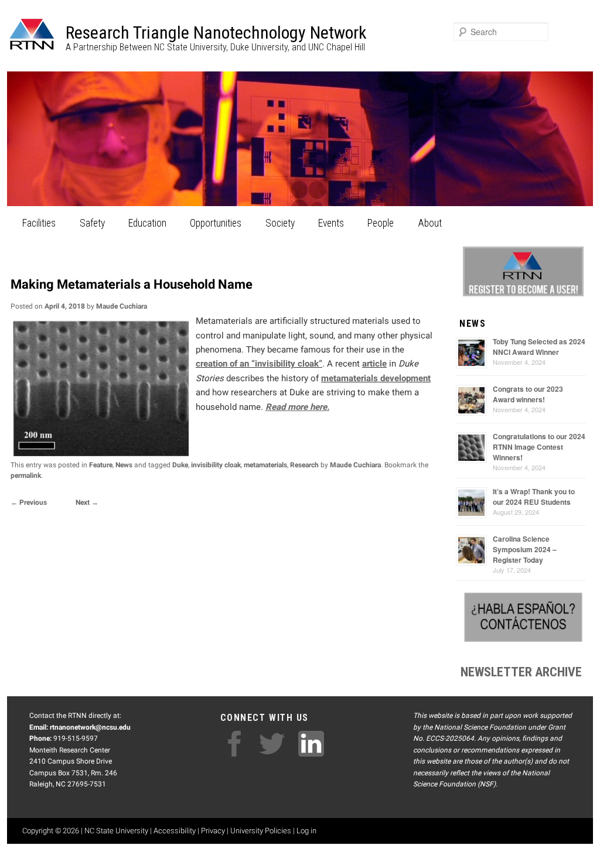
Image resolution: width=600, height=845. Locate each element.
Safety (92, 223)
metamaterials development (376, 378)
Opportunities (215, 223)
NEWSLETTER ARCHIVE (521, 672)
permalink (26, 475)
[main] (225, 389)
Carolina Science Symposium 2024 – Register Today (525, 549)
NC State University (116, 830)
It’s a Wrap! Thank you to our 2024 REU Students (534, 496)
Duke (180, 465)
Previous (29, 502)
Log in (306, 830)
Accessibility (175, 830)
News (123, 465)
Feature (100, 465)
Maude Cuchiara (121, 306)
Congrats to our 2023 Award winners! (528, 394)
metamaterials (265, 465)
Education (147, 223)
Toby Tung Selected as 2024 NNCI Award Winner (539, 346)
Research (304, 465)
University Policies (260, 830)
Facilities (39, 223)
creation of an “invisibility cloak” (259, 363)
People (380, 223)
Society (280, 223)
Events (331, 223)
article (374, 363)
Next (87, 502)
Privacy (213, 830)
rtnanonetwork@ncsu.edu (90, 727)
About (430, 223)
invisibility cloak (216, 465)
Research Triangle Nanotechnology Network (216, 32)
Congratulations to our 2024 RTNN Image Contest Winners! (539, 447)
